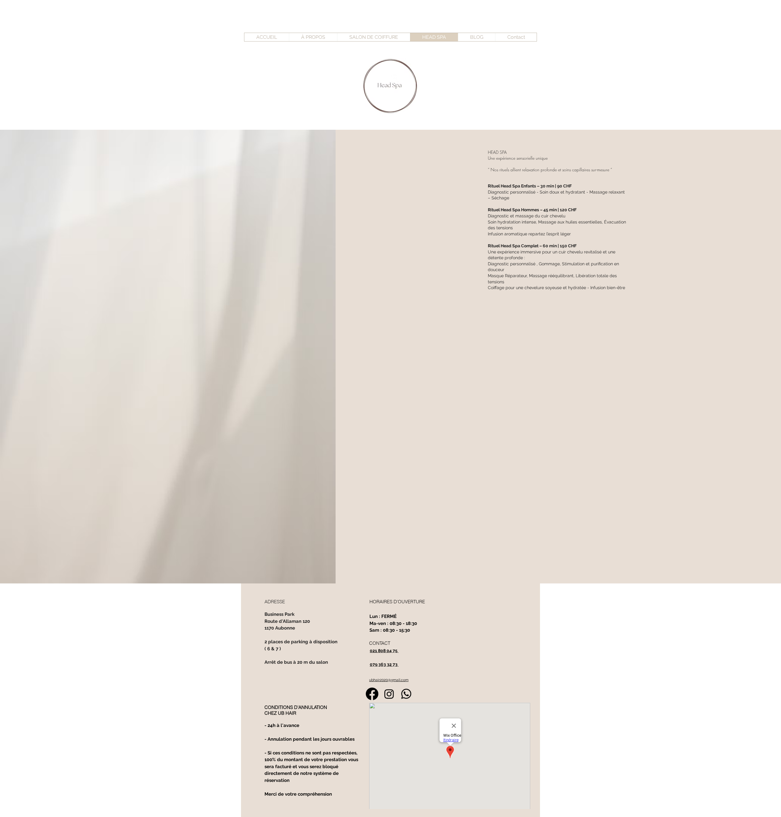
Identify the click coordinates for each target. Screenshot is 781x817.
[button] (476, 37)
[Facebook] (372, 694)
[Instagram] (389, 694)
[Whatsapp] (406, 694)
